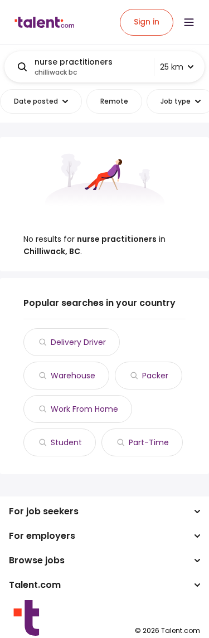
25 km (171, 66)
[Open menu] (189, 22)
